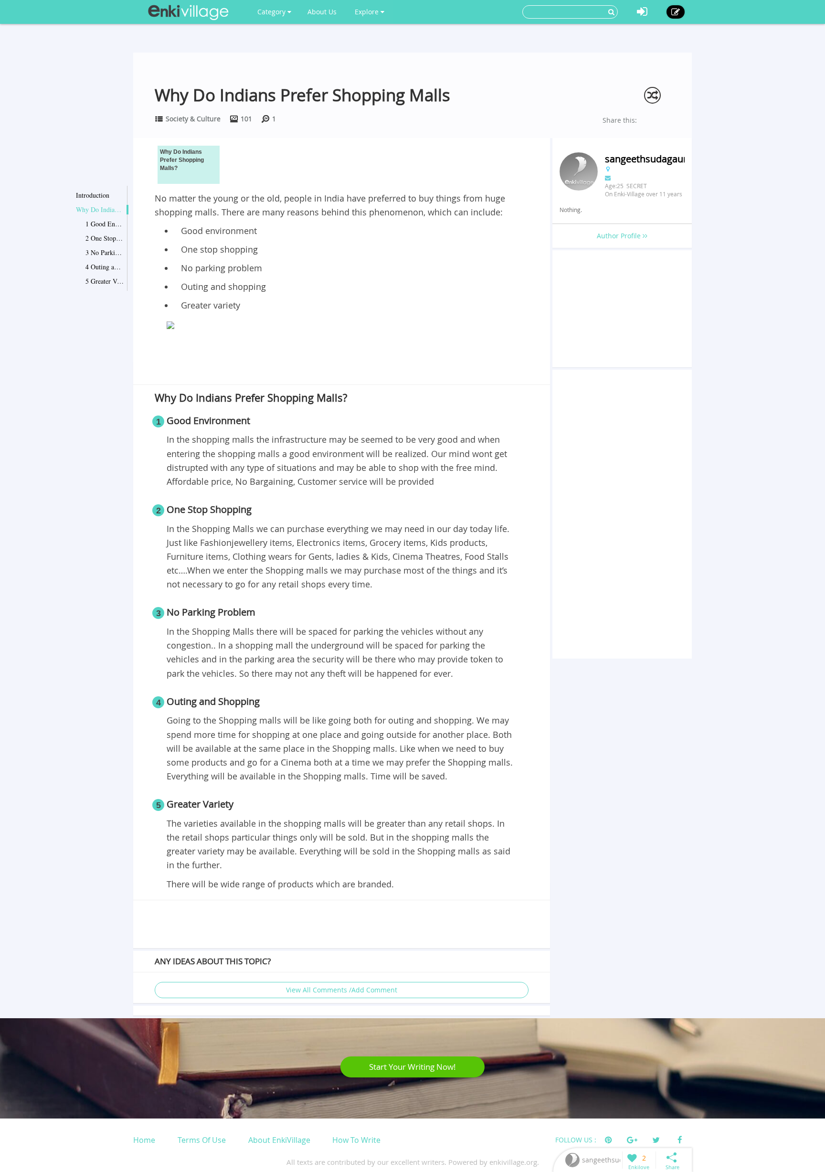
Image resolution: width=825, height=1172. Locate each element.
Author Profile (620, 235)
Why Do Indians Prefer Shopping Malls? (100, 209)
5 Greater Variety (104, 281)
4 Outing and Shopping (104, 266)
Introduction (92, 195)
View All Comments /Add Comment (341, 989)
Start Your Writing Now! (412, 1066)
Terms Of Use (202, 1140)
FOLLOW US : (575, 1139)
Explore (368, 11)
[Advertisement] (342, 359)
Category (272, 11)
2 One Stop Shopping (104, 238)
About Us (322, 11)
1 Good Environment (104, 223)
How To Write (356, 1140)
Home (144, 1140)
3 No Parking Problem (104, 252)
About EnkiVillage (279, 1140)
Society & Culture (193, 118)
